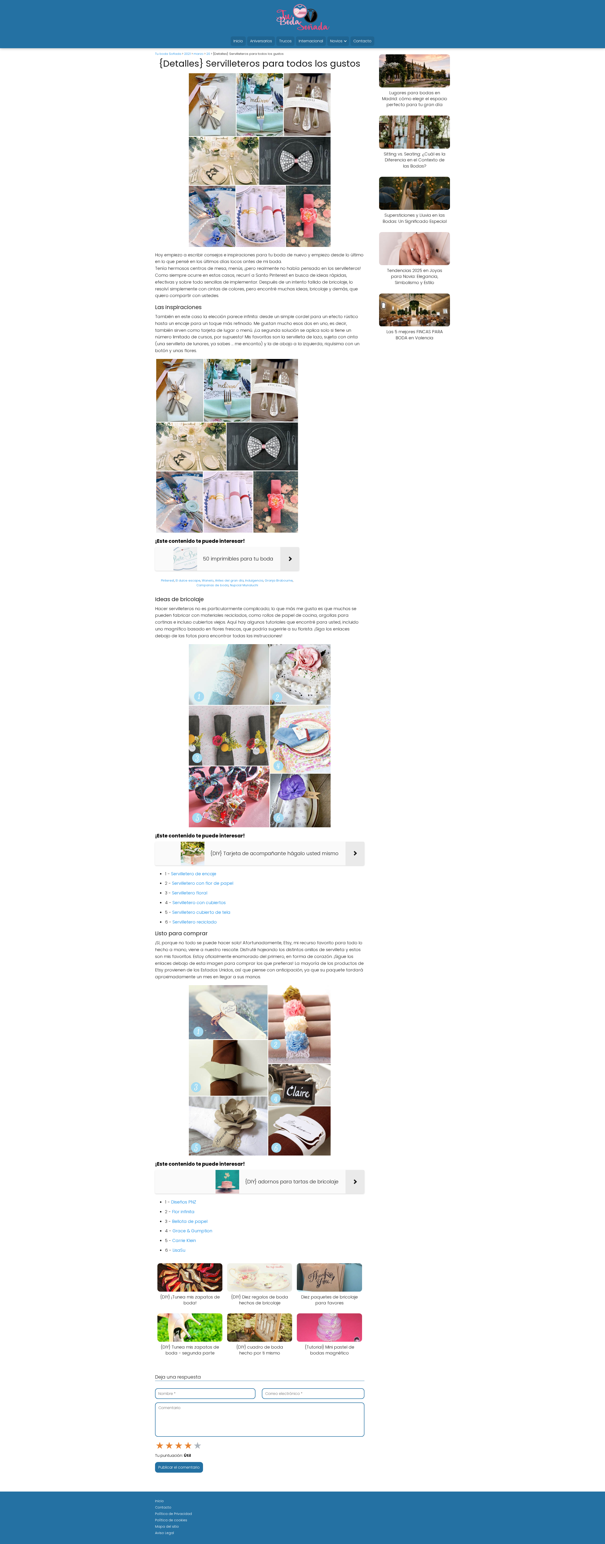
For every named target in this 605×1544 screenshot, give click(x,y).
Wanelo (208, 580)
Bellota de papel (189, 1221)
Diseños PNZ (183, 1202)
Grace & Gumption (192, 1231)
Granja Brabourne (279, 580)
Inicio (238, 41)
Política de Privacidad (173, 1513)
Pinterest (167, 580)
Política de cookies (171, 1520)
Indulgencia (254, 580)
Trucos (285, 41)
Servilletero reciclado (195, 922)
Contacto (362, 41)
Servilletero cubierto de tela (201, 912)
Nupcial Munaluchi (244, 585)
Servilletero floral (189, 893)
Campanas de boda (212, 585)
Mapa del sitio (167, 1526)
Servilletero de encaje (193, 874)
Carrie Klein (184, 1240)
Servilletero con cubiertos (199, 903)
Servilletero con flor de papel (202, 883)
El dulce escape (188, 580)
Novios (336, 41)
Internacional (311, 41)
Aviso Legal (164, 1533)
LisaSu (179, 1250)
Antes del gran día (229, 580)
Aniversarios (261, 41)
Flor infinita (183, 1212)
